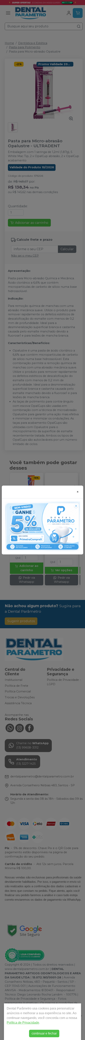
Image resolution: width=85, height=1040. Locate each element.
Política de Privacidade (23, 1022)
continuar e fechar (44, 1033)
